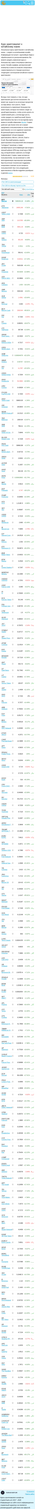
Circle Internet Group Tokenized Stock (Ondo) (7, 1474)
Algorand (5, 619)
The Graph (5, 1184)
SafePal (4, 1352)
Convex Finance (7, 1139)
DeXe (4, 1249)
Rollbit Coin (6, 1429)
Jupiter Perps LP (7, 638)
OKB (3, 426)
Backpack (5, 1454)
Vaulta (4, 1409)
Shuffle (4, 1384)
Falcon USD (6, 587)
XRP (3, 220)
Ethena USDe (6, 342)
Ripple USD (6, 439)
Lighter (4, 677)
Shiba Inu (5, 355)
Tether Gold (6, 400)
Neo (3, 1294)
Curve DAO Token (7, 786)
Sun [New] (5, 914)
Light (3, 1480)
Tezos (4, 1011)
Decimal (4, 304)
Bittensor (5, 420)
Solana (4, 240)
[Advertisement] (17, 23)
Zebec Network (7, 1107)
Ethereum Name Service (7, 1024)
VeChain (5, 792)
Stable (4, 632)
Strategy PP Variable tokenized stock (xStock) (7, 1339)
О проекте (30, 1491)
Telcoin (4, 1191)
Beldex (4, 722)
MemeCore (5, 529)
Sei (3, 889)
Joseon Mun (6, 1307)
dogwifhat (5, 1088)
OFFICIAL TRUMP (7, 831)
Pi (2, 593)
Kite (3, 1152)
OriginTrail (5, 1287)
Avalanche (5, 381)
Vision (4, 1358)
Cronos (4, 387)
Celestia (4, 869)
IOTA (3, 1101)
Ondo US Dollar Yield (7, 432)
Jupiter (4, 689)
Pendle (4, 979)
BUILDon (5, 1281)
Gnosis (4, 934)
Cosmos (4, 644)
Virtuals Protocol (7, 818)
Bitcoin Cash (6, 310)
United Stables (7, 567)
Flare (3, 715)
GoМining (5, 1416)
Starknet (4, 1114)
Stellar (4, 297)
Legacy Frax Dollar (7, 1082)
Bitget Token (6, 554)
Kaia (3, 1127)
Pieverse (5, 953)
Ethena (4, 542)
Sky (3, 509)
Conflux (4, 1017)
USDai (4, 805)
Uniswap (5, 407)
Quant (4, 664)
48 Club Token (7, 1236)
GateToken (5, 670)
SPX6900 (5, 844)
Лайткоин (5, 330)
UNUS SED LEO (7, 278)
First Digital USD (7, 908)
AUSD (4, 1094)
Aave (3, 471)
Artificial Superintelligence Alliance (7, 863)
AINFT (4, 998)
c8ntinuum (5, 612)
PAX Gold (5, 445)
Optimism (5, 1049)
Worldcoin (5, 522)
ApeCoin (5, 1345)
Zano (3, 1448)
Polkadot (5, 490)
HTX (3, 503)
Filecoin (4, 702)
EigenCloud (6, 1165)
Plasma (4, 1004)
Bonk (3, 985)
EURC (4, 837)
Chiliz (4, 1313)
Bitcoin (4, 201)
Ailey (3, 1364)
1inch (3, 1396)
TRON (4, 246)
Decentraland (6, 1300)
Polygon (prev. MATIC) (7, 606)
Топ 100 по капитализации (11, 182)
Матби (23, 122)
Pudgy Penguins (7, 754)
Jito (3, 921)
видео (10, 173)
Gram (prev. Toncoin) (7, 336)
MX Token (5, 1319)
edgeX (4, 1390)
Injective (4, 799)
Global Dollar (6, 375)
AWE (3, 1403)
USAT (4, 1210)
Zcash (4, 265)
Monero (4, 291)
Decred (4, 1075)
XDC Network (6, 728)
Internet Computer (7, 535)
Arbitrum (4, 709)
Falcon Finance (7, 1062)
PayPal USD (6, 394)
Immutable (5, 1037)
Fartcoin (4, 1120)
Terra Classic (6, 940)
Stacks (4, 895)
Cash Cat (5, 1422)
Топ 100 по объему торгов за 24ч (14, 185)
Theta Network (7, 1178)
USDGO (4, 580)
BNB (3, 227)
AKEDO (4, 1172)
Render (4, 657)
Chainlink (5, 272)
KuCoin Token (6, 599)
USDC (4, 233)
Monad (4, 927)
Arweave (5, 1326)
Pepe (3, 477)
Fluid (3, 1467)
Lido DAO (5, 959)
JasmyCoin (5, 1069)
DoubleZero (6, 1133)
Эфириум (5, 207)
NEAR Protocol (7, 413)
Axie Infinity (6, 1204)
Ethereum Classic (7, 548)
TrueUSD (5, 812)
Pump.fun (5, 497)
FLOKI (4, 992)
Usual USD (5, 767)
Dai (3, 317)
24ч (28, 195)
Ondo (3, 458)
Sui (3, 368)
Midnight (4, 902)
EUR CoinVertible (7, 1242)
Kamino (4, 1377)
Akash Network (7, 1229)
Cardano (5, 285)
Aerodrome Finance (7, 824)
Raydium (5, 1146)
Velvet (4, 947)
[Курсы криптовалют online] (4, 3)
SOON (4, 1441)
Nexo (3, 760)
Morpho (4, 574)
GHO (3, 696)
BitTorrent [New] (7, 972)
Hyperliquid (6, 252)
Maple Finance (7, 1056)
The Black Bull (7, 1435)
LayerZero (5, 876)
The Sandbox (6, 1371)
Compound (5, 1159)
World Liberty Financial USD (7, 349)
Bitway (4, 561)
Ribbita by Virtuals (7, 1030)
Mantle (4, 484)
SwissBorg (5, 1255)
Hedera (4, 362)
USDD (4, 516)
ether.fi (4, 734)
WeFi (3, 1223)
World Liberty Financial (7, 452)
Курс (21, 195)
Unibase (4, 966)
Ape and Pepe (6, 1043)
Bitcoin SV (5, 882)
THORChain (6, 1268)
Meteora (4, 1461)
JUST (4, 625)
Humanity (5, 1262)
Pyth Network (6, 857)
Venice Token (6, 683)
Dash (3, 779)
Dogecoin (5, 259)
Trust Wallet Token (7, 1197)
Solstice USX (6, 850)
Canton (4, 323)
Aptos (4, 747)
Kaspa (4, 651)
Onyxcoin (5, 1217)
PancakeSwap (7, 741)
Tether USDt (6, 214)
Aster (3, 465)
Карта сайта (30, 1494)
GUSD (4, 1332)
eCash (4, 1274)
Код (3, 193)
